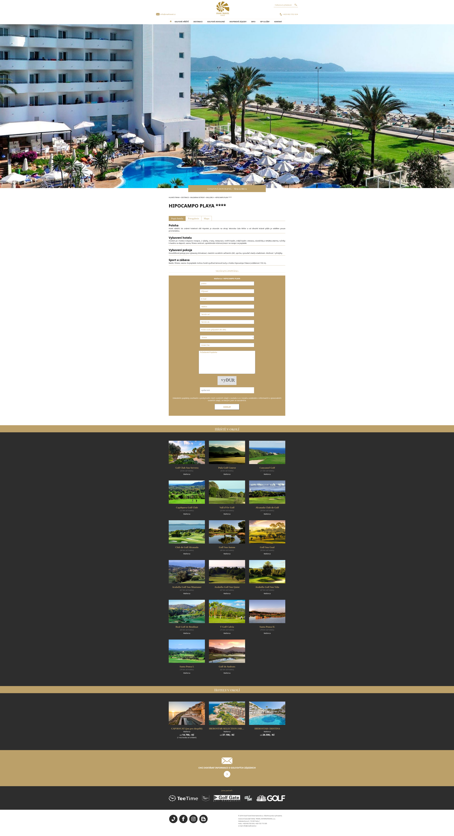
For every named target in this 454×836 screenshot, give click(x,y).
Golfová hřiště (182, 21)
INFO (253, 21)
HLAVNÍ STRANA (174, 197)
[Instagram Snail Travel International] (193, 822)
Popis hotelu (177, 218)
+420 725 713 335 (261, 823)
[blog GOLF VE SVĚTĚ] (203, 822)
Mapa (206, 218)
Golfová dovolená (216, 21)
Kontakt (278, 21)
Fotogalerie (193, 218)
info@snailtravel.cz (168, 14)
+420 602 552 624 (290, 14)
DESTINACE (198, 21)
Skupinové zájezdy (238, 21)
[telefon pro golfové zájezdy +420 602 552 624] (173, 822)
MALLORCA (210, 197)
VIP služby (265, 21)
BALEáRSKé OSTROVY (197, 197)
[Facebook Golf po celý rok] (183, 822)
